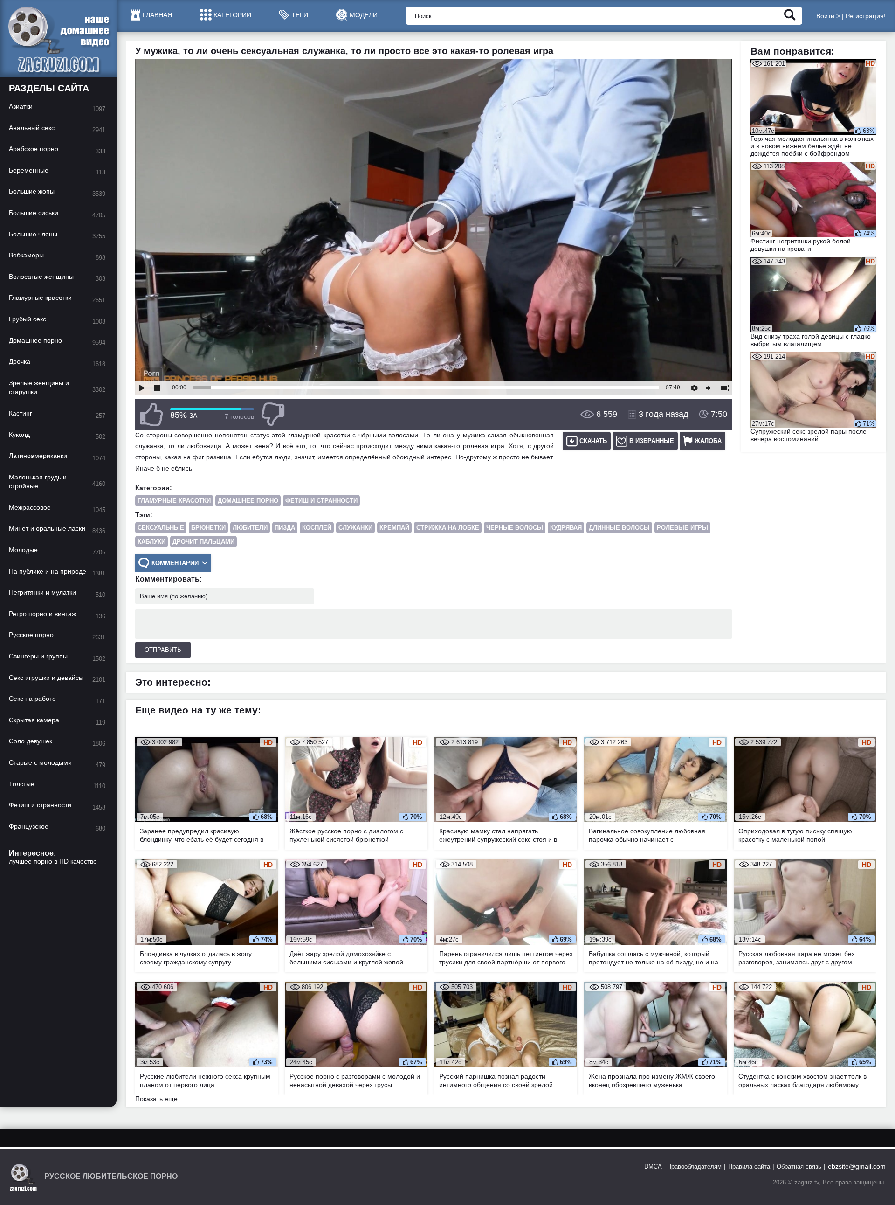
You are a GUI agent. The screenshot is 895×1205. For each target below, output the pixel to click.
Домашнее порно (248, 500)
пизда (285, 527)
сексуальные (161, 527)
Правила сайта (749, 1166)
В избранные (651, 440)
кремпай (394, 527)
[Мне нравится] (151, 414)
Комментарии (175, 563)
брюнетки (208, 527)
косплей (316, 527)
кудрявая (566, 527)
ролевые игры (682, 527)
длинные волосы (619, 527)
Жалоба (708, 440)
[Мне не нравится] (272, 414)
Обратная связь (799, 1166)
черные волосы (514, 527)
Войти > (828, 16)
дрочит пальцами (203, 541)
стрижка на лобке (447, 527)
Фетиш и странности (321, 500)
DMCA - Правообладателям (683, 1166)
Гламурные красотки (174, 500)
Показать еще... (159, 1098)
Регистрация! (866, 16)
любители (250, 527)
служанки (355, 527)
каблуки (151, 541)
